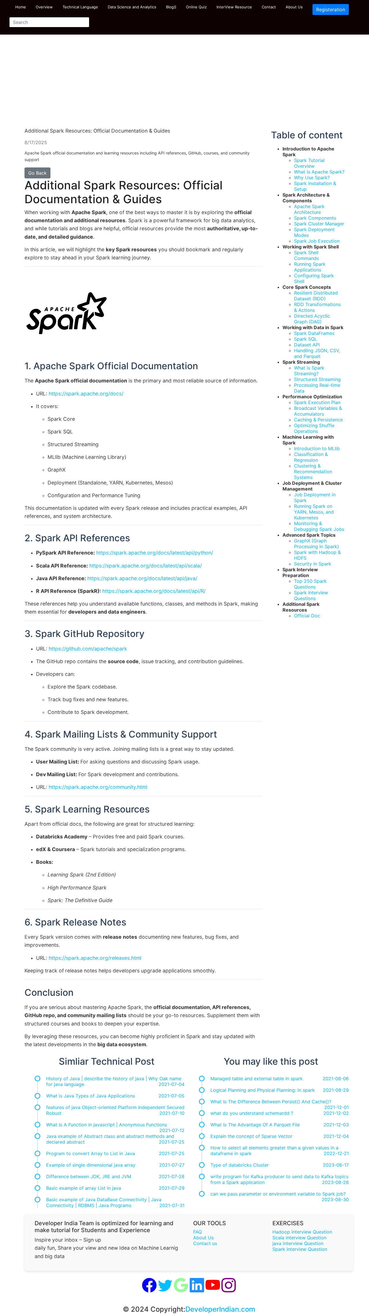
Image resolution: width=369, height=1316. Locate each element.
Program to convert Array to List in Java (90, 1153)
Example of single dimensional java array (90, 1165)
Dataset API (307, 345)
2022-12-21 (336, 1153)
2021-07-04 (171, 1084)
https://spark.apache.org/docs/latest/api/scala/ (145, 566)
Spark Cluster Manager (319, 224)
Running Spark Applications (309, 267)
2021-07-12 (171, 1130)
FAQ (197, 1232)
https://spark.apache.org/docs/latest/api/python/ (154, 553)
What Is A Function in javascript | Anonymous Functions (106, 1125)
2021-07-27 (171, 1165)
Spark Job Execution (317, 241)
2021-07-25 (171, 1142)
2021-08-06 (336, 1078)
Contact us (205, 1243)
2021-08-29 (336, 1090)
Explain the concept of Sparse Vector (251, 1136)
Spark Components (315, 218)
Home (20, 7)
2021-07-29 (171, 1188)
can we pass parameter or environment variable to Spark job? (278, 1194)
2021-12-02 (336, 1113)
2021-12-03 (336, 1125)
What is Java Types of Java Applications (90, 1096)
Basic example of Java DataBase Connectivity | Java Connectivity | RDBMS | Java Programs (103, 1202)
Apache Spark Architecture (309, 209)
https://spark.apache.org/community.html (98, 787)
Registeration (330, 9)
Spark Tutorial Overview (309, 163)
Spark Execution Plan (317, 402)
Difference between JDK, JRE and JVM (88, 1176)
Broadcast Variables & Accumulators (318, 411)
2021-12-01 (336, 1107)
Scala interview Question (299, 1237)
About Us (294, 7)
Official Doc (307, 616)
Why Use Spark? (312, 177)
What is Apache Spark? (319, 172)
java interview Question (297, 1243)
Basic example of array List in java (83, 1188)
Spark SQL (305, 339)
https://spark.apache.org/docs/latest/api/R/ (154, 591)
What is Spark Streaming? (309, 370)
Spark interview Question (299, 1249)
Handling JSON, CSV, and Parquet (317, 353)
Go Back (37, 173)
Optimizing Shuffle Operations (314, 428)
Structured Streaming (317, 379)
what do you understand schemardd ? (251, 1113)
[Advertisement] (184, 83)
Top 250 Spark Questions (310, 584)
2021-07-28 (171, 1176)
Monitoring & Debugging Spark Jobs (319, 526)
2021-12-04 (336, 1136)
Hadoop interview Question (302, 1232)
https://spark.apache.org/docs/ (86, 394)
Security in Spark (312, 564)
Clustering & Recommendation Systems (313, 471)
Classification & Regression (311, 457)
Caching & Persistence (318, 420)
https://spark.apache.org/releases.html (95, 958)
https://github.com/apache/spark (88, 649)
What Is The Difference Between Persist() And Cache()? (270, 1101)
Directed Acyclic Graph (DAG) (312, 319)
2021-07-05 (171, 1096)
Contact (269, 7)
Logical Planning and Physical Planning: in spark (262, 1090)
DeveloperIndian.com (220, 1309)
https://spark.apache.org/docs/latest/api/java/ (142, 578)
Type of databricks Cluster (239, 1165)
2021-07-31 (171, 1205)
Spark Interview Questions (311, 595)
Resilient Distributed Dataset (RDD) (316, 295)
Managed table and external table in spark (256, 1078)
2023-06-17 (336, 1165)
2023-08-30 (335, 1199)
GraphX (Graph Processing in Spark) (316, 543)
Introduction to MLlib (317, 448)
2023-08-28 (335, 1182)
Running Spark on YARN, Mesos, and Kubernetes (314, 512)
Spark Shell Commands (306, 255)
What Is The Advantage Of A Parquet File (255, 1125)
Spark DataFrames (314, 333)
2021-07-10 (171, 1113)
